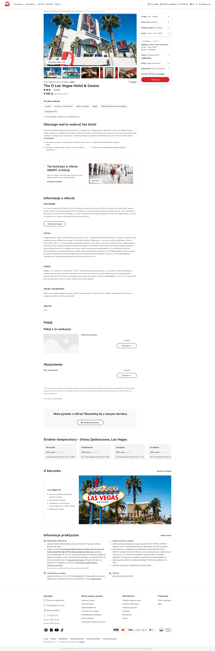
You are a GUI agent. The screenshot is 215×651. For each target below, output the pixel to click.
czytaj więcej (49, 138)
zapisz (134, 82)
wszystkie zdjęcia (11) (56, 62)
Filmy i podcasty (164, 600)
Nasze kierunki (55, 11)
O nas (46, 639)
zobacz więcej (165, 535)
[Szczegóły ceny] (67, 94)
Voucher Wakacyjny (130, 604)
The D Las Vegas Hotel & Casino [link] (94, 11)
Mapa (72, 82)
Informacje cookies (93, 639)
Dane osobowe (87, 618)
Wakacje (46, 11)
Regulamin (148, 648)
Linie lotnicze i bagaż (90, 611)
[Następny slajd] (171, 452)
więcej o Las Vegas (164, 471)
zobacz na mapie (54, 224)
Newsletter (127, 615)
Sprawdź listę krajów (75, 560)
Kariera (53, 639)
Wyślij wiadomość (91, 422)
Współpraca (63, 639)
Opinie (125, 618)
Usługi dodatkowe (88, 607)
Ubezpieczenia (87, 604)
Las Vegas (79, 11)
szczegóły (160, 74)
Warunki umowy (88, 600)
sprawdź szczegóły (54, 181)
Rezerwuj (155, 79)
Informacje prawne (110, 639)
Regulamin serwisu (77, 639)
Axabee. (82, 642)
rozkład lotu (146, 58)
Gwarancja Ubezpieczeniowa (93, 622)
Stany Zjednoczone (67, 11)
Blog (160, 604)
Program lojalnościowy (131, 600)
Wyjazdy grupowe (129, 607)
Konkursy (126, 611)
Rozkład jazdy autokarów (91, 615)
